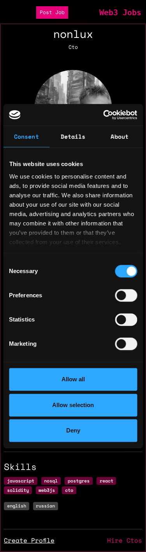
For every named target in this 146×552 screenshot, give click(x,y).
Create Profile (29, 540)
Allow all (73, 379)
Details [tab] (73, 136)
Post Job (52, 12)
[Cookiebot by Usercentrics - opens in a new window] (104, 115)
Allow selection (73, 405)
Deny (73, 430)
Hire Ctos (124, 540)
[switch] (126, 295)
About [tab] (119, 136)
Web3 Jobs (120, 12)
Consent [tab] (26, 136)
